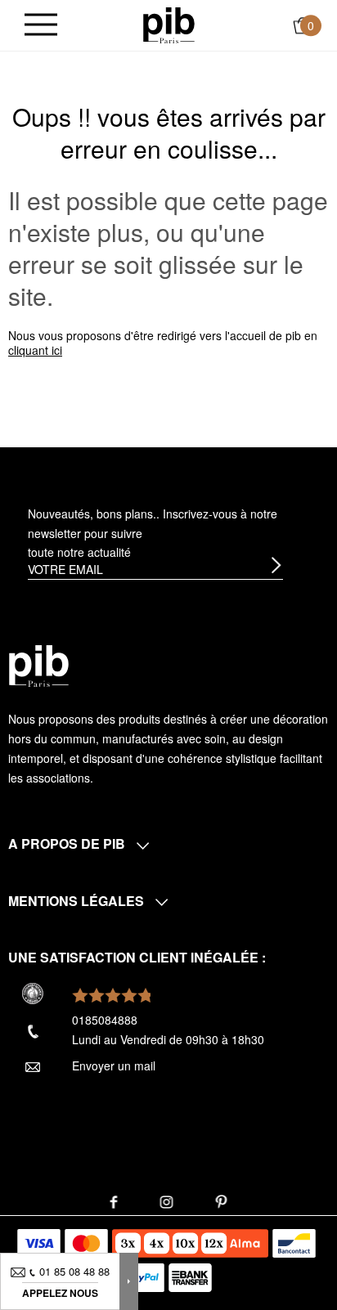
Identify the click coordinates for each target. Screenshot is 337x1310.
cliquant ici (35, 350)
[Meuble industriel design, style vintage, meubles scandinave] (168, 24)
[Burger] (41, 26)
